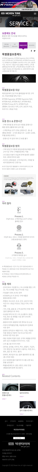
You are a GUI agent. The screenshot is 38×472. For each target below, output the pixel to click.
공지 (6, 421)
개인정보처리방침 (19, 429)
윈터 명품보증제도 (15, 45)
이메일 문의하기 (7, 453)
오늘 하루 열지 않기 (27, 9)
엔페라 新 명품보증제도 (6, 45)
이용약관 (28, 425)
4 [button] (21, 7)
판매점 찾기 (10, 425)
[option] (19, 4)
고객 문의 (13, 421)
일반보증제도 (32, 45)
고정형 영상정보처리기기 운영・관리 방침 (19, 434)
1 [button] (16, 7)
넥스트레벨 (19, 425)
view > (4, 399)
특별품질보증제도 (23, 45)
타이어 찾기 (29, 421)
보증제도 (21, 421)
